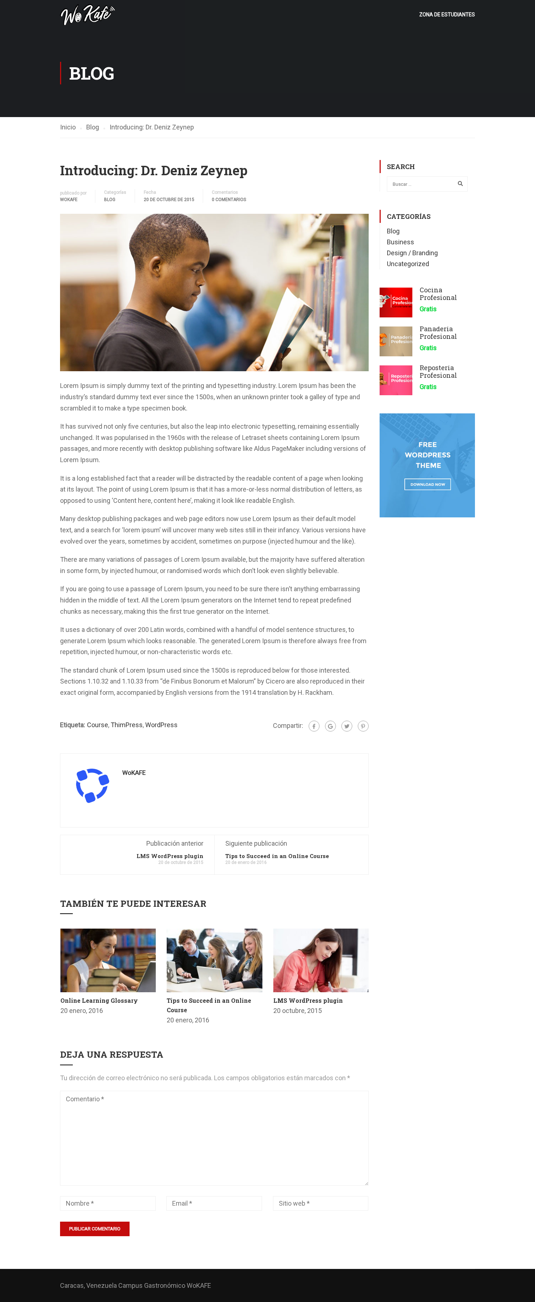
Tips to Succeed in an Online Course (277, 856)
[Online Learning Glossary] (108, 960)
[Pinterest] (363, 726)
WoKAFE (69, 199)
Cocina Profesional (438, 293)
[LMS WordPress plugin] (321, 960)
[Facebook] (314, 726)
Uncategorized (408, 264)
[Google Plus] (330, 726)
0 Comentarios (229, 199)
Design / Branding (412, 253)
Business (400, 242)
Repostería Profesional (438, 371)
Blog (109, 199)
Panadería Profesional (438, 332)
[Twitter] (346, 726)
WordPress (161, 725)
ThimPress (127, 725)
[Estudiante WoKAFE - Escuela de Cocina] (88, 14)
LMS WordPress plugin (169, 856)
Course (97, 725)
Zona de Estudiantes (447, 14)
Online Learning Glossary (99, 1000)
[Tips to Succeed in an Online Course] (214, 960)
